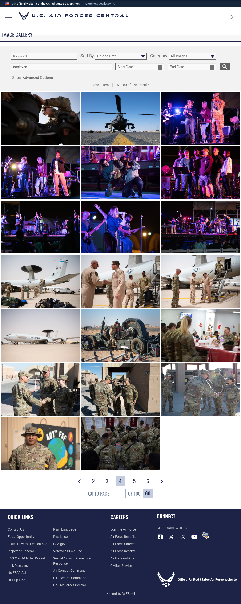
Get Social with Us (172, 528)
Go (147, 493)
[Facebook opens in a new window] (160, 536)
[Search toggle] (233, 15)
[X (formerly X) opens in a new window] (171, 536)
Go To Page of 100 (114, 493)
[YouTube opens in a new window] (194, 536)
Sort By (87, 56)
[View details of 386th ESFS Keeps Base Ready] (120, 443)
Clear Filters (100, 85)
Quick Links (20, 517)
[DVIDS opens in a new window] (205, 535)
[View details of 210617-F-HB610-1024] (120, 335)
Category (158, 56)
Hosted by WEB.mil (120, 594)
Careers (119, 517)
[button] (100, 3)
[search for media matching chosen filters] (225, 66)
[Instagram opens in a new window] (182, 536)
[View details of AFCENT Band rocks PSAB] (200, 118)
